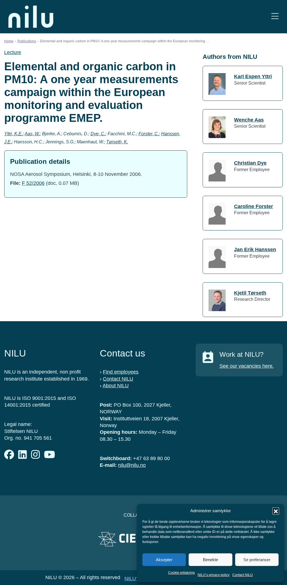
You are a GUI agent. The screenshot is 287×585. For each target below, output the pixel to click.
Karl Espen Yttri (253, 76)
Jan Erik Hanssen (255, 249)
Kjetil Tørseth (250, 293)
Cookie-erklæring (181, 573)
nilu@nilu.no (132, 465)
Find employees (120, 372)
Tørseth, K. (117, 141)
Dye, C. (98, 133)
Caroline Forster (253, 206)
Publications (26, 41)
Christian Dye (250, 163)
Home (8, 41)
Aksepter (164, 559)
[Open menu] (275, 17)
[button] (276, 511)
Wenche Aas (249, 120)
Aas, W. (32, 133)
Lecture (12, 52)
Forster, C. (148, 133)
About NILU (116, 385)
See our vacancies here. (246, 366)
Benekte (210, 559)
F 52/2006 (33, 183)
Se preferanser (256, 559)
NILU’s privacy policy (214, 575)
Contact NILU (242, 575)
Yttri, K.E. (13, 133)
